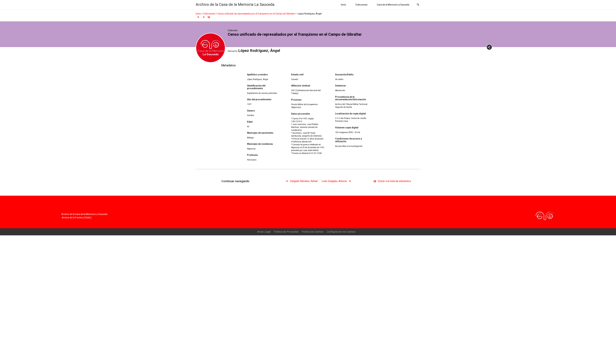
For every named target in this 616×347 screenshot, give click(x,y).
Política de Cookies (313, 231)
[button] (418, 5)
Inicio (343, 4)
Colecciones (361, 4)
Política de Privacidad (286, 231)
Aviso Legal (264, 231)
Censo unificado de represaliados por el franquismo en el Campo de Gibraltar (256, 13)
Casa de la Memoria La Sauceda (393, 4)
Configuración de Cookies (341, 231)
